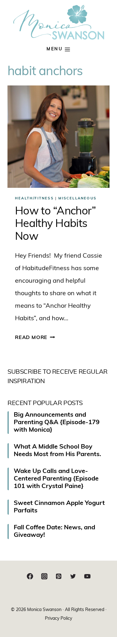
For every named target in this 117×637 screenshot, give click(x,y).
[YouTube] (87, 576)
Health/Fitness (34, 198)
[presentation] (58, 136)
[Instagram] (44, 576)
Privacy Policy (58, 618)
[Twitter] (73, 576)
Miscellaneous (77, 198)
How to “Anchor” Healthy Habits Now (55, 224)
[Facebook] (30, 576)
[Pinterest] (58, 576)
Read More (35, 337)
